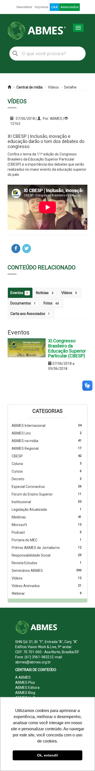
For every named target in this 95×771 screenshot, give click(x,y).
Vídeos (53, 87)
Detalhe (70, 87)
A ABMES (23, 677)
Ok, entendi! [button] (47, 755)
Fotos (51, 303)
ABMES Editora (27, 688)
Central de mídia (29, 87)
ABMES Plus (25, 682)
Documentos (23, 303)
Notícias (44, 293)
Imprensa (41, 7)
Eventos (19, 293)
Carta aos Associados (30, 314)
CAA (54, 7)
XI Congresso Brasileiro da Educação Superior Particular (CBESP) (67, 348)
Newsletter (24, 7)
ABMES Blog (25, 693)
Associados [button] (70, 7)
